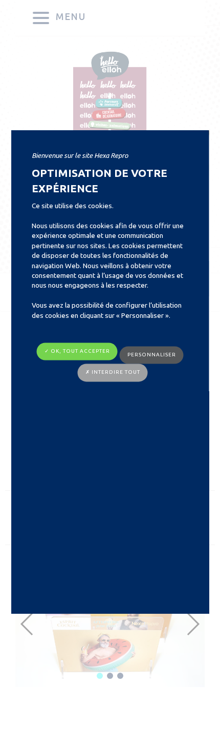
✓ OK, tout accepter (77, 351)
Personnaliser (151, 354)
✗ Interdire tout (112, 372)
